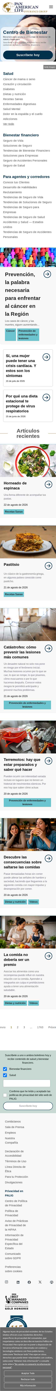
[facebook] (29, 1282)
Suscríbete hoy (28, 55)
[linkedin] (18, 1282)
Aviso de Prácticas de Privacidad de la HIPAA (16, 1225)
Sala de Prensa (14, 1127)
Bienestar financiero (20, 1069)
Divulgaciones (13, 1182)
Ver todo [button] (8, 123)
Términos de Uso (15, 1161)
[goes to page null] (45, 274)
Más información (28, 1385)
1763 (40, 1027)
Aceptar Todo (28, 1373)
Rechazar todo (28, 1379)
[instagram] (7, 1282)
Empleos (10, 1132)
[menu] (51, 6)
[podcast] (52, 1282)
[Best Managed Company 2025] (28, 1302)
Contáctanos (13, 1121)
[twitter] (40, 1282)
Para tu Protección (16, 1176)
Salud (12, 1075)
